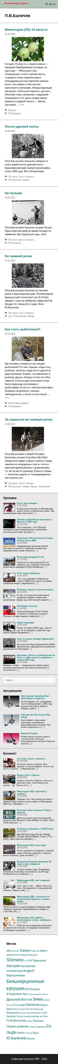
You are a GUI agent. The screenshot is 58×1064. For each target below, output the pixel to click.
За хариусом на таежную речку (29, 419)
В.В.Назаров (32, 989)
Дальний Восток (19, 999)
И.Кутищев (19, 1005)
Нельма (22, 1013)
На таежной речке (18, 256)
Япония (30, 1038)
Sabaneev (32, 955)
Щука (36, 1032)
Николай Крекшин (34, 1013)
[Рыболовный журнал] (15, 4)
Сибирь (25, 180)
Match (43, 950)
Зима (38, 999)
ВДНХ (26, 994)
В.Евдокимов (14, 993)
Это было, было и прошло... (21, 176)
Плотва (29, 1021)
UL (25, 961)
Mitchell (10, 955)
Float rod (34, 951)
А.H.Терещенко (36, 960)
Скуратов (40, 1026)
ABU (8, 950)
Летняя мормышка (34, 1009)
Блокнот (12, 110)
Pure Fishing (21, 955)
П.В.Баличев (14, 113)
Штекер (29, 1033)
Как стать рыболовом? (22, 329)
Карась (44, 1004)
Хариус (34, 486)
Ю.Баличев (44, 486)
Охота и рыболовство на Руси (32, 1016)
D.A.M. (15, 951)
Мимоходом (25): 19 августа (26, 29)
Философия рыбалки (18, 403)
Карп (9, 1009)
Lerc (10, 316)
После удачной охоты (22, 126)
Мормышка (12, 1012)
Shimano (15, 959)
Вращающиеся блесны (38, 994)
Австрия (13, 966)
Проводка (38, 1020)
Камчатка (32, 1004)
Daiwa (24, 950)
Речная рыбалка (17, 1026)
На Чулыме (13, 193)
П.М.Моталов (16, 1020)
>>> (22, 104)
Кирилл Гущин (18, 1009)
